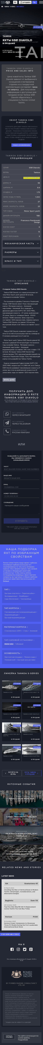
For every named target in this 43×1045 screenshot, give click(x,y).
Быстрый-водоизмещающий (15, 617)
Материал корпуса (15, 627)
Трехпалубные (25, 599)
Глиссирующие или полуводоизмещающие (20, 612)
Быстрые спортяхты (12, 593)
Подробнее (23, 1040)
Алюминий (33, 631)
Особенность (12, 653)
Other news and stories (10, 934)
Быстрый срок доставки (26, 660)
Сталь (25, 631)
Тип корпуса (11, 608)
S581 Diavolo (20, 6)
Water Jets (9, 644)
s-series (12, 6)
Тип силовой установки (18, 640)
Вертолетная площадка (13, 657)
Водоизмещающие (11, 615)
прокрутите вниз (21, 56)
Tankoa (6, 6)
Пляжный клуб (10, 660)
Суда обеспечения (11, 599)
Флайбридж (23, 596)
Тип (6, 589)
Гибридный (19, 644)
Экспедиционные (11, 596)
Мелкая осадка (29, 657)
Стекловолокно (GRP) (13, 631)
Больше (6, 581)
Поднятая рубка (28, 593)
